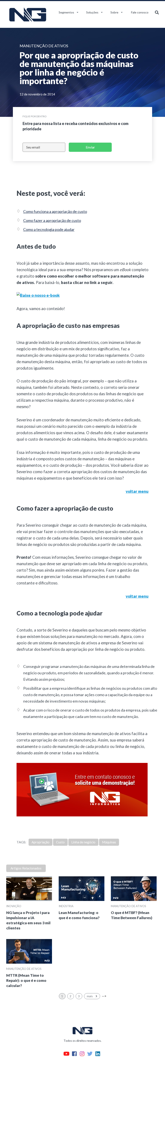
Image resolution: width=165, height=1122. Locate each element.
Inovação (13, 906)
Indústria (66, 906)
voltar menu (137, 491)
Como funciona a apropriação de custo (55, 211)
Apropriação (40, 842)
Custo (60, 842)
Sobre (114, 12)
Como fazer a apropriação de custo (52, 220)
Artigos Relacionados (26, 868)
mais (90, 996)
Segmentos (66, 12)
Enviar (90, 147)
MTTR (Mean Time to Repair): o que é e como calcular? (26, 980)
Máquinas (109, 842)
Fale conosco (139, 12)
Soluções (92, 12)
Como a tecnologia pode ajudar (49, 229)
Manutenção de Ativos (128, 906)
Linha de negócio (83, 842)
